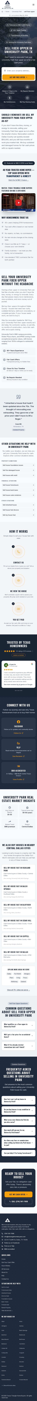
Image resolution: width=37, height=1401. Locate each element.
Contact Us (5, 1279)
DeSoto (4, 1370)
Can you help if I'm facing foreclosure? (17, 1153)
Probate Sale (5, 1304)
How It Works (6, 1266)
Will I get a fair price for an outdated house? (17, 1035)
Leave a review (18, 655)
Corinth (4, 1357)
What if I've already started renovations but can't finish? (14, 1046)
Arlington (27, 974)
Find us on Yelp (9, 1246)
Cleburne (22, 1348)
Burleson (4, 1344)
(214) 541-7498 (9, 1233)
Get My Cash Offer (17, 1194)
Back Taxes (5, 1302)
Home (7, 11)
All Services (5, 1269)
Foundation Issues (7, 1299)
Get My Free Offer (17, 77)
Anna (20, 1321)
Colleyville (5, 1353)
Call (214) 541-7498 (20, 1201)
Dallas (9, 974)
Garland (23, 981)
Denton (21, 1366)
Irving (18, 978)
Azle (3, 1330)
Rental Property (6, 1307)
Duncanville (22, 1370)
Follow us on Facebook (12, 1243)
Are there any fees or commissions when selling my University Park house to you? (17, 1142)
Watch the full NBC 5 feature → (18, 180)
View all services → (7, 1310)
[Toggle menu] (33, 5)
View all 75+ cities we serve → (18, 990)
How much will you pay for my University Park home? (14, 1131)
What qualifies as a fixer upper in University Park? (15, 1025)
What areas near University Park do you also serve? (16, 1121)
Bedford (4, 1335)
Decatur (21, 1361)
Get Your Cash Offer (8, 1262)
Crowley (21, 1357)
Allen (3, 1321)
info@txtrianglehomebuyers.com (14, 1236)
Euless (21, 1375)
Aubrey (21, 1326)
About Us (4, 1272)
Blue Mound (5, 1339)
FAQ (3, 1275)
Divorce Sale (5, 1296)
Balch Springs (23, 1330)
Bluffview (22, 1339)
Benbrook (22, 1335)
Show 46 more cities (9, 1385)
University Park (17, 11)
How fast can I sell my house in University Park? (15, 1100)
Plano (11, 978)
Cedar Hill (4, 1348)
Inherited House (6, 1293)
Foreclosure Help (7, 1290)
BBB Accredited (9, 1249)
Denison (4, 1366)
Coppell (21, 1353)
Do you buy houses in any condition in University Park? (17, 1110)
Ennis (3, 1375)
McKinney (14, 981)
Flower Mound (23, 1379)
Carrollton (22, 1344)
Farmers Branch (6, 1379)
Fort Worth (17, 974)
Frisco (25, 978)
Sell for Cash (5, 1287)
